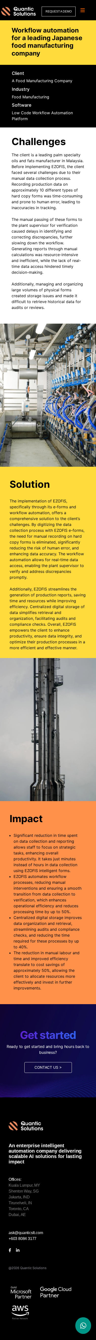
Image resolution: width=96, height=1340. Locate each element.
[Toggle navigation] (83, 10)
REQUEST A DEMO (59, 11)
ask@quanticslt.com (26, 1233)
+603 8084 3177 (22, 1239)
